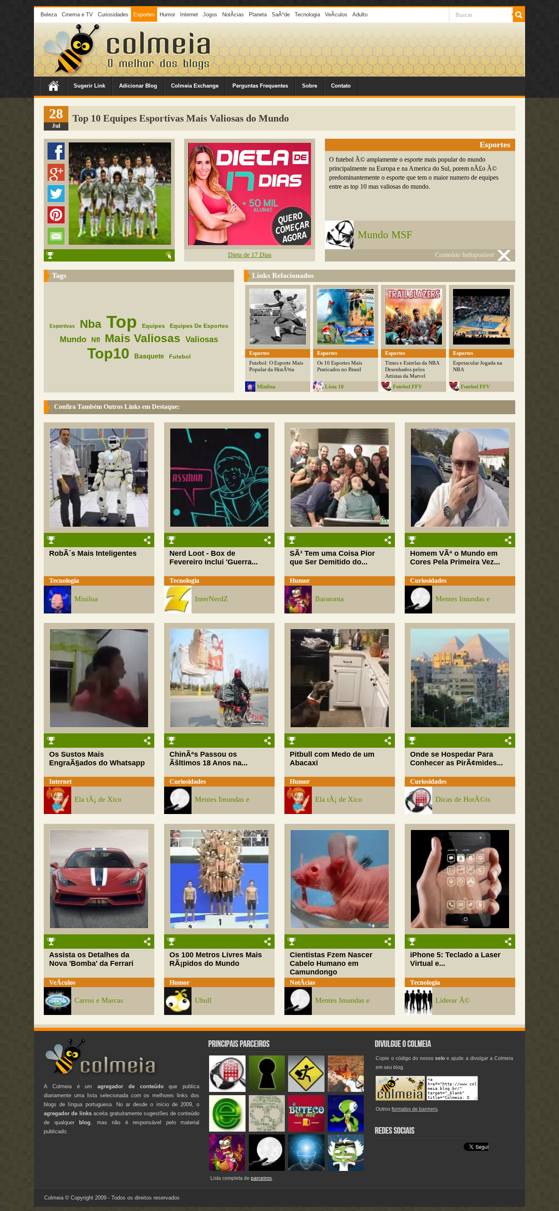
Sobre (309, 86)
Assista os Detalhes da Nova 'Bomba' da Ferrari (91, 959)
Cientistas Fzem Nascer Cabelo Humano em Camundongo (331, 963)
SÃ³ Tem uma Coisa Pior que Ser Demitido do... (332, 557)
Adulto (359, 14)
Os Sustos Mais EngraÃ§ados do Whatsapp (97, 758)
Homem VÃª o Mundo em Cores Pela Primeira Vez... (455, 557)
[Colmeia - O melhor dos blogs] (72, 73)
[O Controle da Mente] (306, 1169)
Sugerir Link (89, 86)
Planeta (258, 14)
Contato (341, 86)
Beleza (49, 14)
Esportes (144, 14)
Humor (167, 14)
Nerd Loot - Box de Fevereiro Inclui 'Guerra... (213, 557)
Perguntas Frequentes (260, 86)
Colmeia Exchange (195, 86)
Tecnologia (307, 14)
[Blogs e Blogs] (227, 1130)
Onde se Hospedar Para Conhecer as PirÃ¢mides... (456, 758)
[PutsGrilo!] (346, 1130)
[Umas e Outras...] (267, 1130)
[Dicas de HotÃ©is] (227, 1090)
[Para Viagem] (306, 1090)
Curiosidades (113, 14)
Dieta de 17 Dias (249, 254)
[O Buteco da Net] (306, 1130)
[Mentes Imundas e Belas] (267, 1169)
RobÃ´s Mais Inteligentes (93, 553)
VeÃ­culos (336, 14)
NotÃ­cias (233, 14)
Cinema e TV (77, 14)
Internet (189, 14)
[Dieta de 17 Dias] (249, 242)
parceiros (261, 1178)
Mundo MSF (385, 235)
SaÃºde (281, 14)
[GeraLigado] (346, 1169)
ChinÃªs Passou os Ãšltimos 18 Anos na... (208, 758)
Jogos (210, 14)
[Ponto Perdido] (267, 1090)
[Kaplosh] (346, 1090)
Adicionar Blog (138, 86)
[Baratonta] (227, 1169)
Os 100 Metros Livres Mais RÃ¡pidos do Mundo (215, 959)
